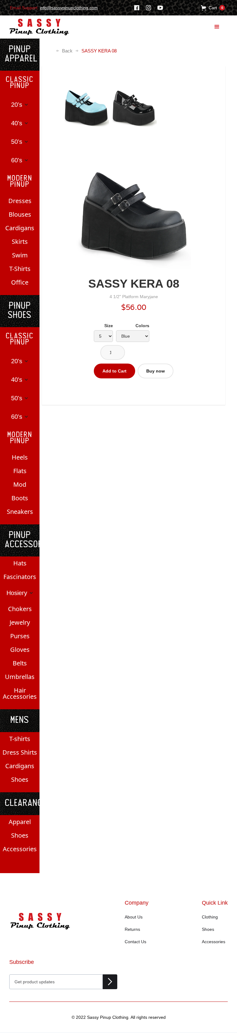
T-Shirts (20, 268)
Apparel (20, 822)
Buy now (155, 371)
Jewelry (20, 622)
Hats (20, 563)
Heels (20, 457)
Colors (142, 325)
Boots (19, 498)
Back (67, 50)
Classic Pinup (20, 83)
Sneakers (20, 511)
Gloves (20, 649)
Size (108, 325)
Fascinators (19, 577)
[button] (213, 8)
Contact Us (135, 941)
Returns (132, 929)
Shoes (19, 779)
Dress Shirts (19, 752)
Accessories (20, 849)
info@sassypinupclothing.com (69, 7)
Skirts (20, 241)
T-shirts (19, 739)
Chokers (20, 609)
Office (19, 282)
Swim (20, 255)
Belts (20, 663)
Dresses (19, 201)
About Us (134, 916)
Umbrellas (20, 677)
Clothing (210, 916)
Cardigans (19, 228)
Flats (20, 471)
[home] (35, 27)
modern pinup (19, 182)
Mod (19, 484)
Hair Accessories (20, 693)
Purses (20, 636)
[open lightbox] (134, 213)
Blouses (20, 214)
